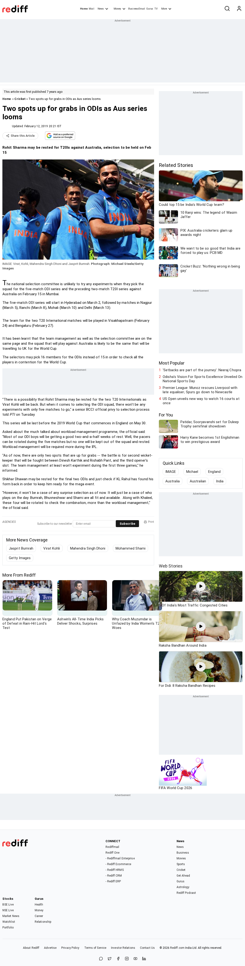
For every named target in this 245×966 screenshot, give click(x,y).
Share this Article (23, 135)
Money (117, 8)
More (164, 8)
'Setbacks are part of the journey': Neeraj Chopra (202, 370)
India (220, 481)
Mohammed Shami (130, 548)
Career (39, 916)
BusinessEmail (136, 8)
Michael (192, 471)
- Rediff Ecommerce (118, 864)
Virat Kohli (51, 548)
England (214, 471)
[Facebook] (118, 959)
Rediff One (112, 852)
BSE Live (8, 904)
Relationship (43, 921)
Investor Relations (123, 948)
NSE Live (8, 910)
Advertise (50, 948)
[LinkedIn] (144, 959)
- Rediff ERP (113, 881)
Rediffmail (112, 847)
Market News (10, 916)
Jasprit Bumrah (21, 548)
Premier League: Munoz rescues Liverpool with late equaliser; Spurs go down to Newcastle (200, 390)
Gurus (149, 8)
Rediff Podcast (186, 893)
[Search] (227, 9)
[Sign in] (239, 9)
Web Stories (171, 565)
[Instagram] (127, 959)
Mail (91, 8)
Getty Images (20, 558)
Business (183, 852)
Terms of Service (95, 948)
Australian (198, 481)
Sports (181, 864)
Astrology (183, 887)
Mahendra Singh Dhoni (88, 548)
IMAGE (170, 471)
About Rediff (31, 948)
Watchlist (8, 921)
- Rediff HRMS (114, 870)
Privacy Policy (70, 948)
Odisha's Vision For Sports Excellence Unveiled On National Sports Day (202, 379)
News (101, 8)
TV (156, 8)
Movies (181, 858)
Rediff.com (177, 948)
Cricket (20, 99)
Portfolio (8, 927)
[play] (201, 586)
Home (84, 8)
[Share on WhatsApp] (101, 959)
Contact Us (147, 948)
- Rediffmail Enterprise (120, 858)
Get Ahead (183, 875)
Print (151, 522)
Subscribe (127, 523)
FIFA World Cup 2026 (175, 788)
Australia (172, 481)
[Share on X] (109, 959)
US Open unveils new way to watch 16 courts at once (201, 401)
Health (39, 904)
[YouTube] (135, 959)
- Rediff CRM (114, 875)
